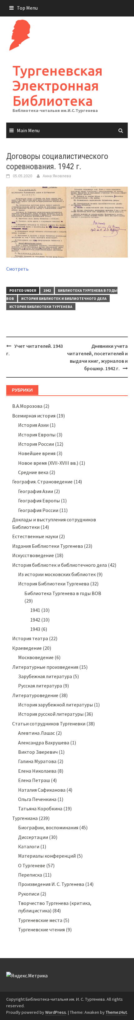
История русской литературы (51, 714)
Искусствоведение (33, 555)
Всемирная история (33, 415)
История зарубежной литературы (55, 704)
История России (36, 444)
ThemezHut (116, 1012)
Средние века (33, 472)
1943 (35, 629)
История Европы (36, 434)
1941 (35, 610)
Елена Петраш (34, 780)
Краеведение (27, 648)
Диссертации (33, 837)
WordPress (55, 1012)
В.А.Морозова (27, 406)
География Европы (39, 500)
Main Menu (28, 130)
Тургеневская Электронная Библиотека (57, 85)
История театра (30, 638)
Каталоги (28, 846)
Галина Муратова (37, 761)
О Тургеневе (31, 865)
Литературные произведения (45, 667)
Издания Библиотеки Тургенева (47, 546)
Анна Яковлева (57, 176)
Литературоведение (35, 695)
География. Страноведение (42, 481)
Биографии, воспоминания (48, 827)
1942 (47, 290)
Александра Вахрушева (43, 742)
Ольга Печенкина (37, 799)
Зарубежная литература (45, 676)
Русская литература (40, 685)
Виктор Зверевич (38, 752)
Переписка (30, 875)
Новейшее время (36, 453)
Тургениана (25, 818)
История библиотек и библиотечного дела (64, 298)
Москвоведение (36, 657)
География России (38, 510)
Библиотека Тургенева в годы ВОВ (62, 593)
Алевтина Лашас (36, 733)
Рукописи (28, 894)
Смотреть (17, 269)
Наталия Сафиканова (41, 790)
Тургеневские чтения (41, 929)
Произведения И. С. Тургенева (51, 884)
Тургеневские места (40, 920)
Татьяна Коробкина (40, 808)
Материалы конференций (47, 856)
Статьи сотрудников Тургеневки (48, 723)
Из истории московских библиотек (57, 574)
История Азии (33, 425)
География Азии (35, 491)
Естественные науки (35, 536)
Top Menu (27, 8)
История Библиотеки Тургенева (40, 306)
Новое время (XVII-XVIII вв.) (48, 463)
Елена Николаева (37, 771)
